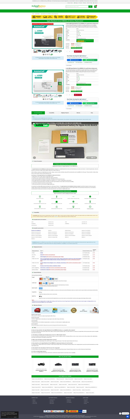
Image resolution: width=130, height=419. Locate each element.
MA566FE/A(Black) (68, 230)
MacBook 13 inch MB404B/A (86, 233)
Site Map (85, 403)
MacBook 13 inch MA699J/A (86, 230)
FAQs (92, 112)
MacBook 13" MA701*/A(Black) (53, 235)
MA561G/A (49, 230)
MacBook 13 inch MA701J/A (52, 232)
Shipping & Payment (65, 112)
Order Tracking (86, 402)
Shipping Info (69, 399)
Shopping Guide (52, 399)
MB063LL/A (83, 237)
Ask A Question (69, 65)
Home (33, 13)
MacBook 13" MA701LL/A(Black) (87, 235)
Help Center (86, 399)
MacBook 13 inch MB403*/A (69, 233)
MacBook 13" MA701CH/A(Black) (70, 235)
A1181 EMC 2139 (50, 223)
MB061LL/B (66, 237)
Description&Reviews (38, 112)
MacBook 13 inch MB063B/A (86, 232)
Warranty (78, 112)
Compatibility (51, 112)
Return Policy (52, 402)
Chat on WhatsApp (90, 103)
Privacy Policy (35, 403)
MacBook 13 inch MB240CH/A (36, 233)
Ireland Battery (53, 415)
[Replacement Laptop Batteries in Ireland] (38, 7)
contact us (56, 216)
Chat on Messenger (75, 103)
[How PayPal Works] (82, 411)
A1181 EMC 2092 (34, 225)
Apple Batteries (37, 13)
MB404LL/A (33, 238)
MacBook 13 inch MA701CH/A (36, 232)
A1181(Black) (33, 223)
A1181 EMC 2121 (84, 223)
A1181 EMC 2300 (50, 225)
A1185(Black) (67, 223)
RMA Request (52, 403)
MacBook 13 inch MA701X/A (69, 232)
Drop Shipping (69, 402)
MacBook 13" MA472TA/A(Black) (36, 235)
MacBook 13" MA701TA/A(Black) (36, 237)
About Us (34, 399)
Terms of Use (35, 402)
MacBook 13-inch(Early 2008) (52, 237)
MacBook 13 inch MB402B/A (52, 233)
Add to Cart (78, 51)
